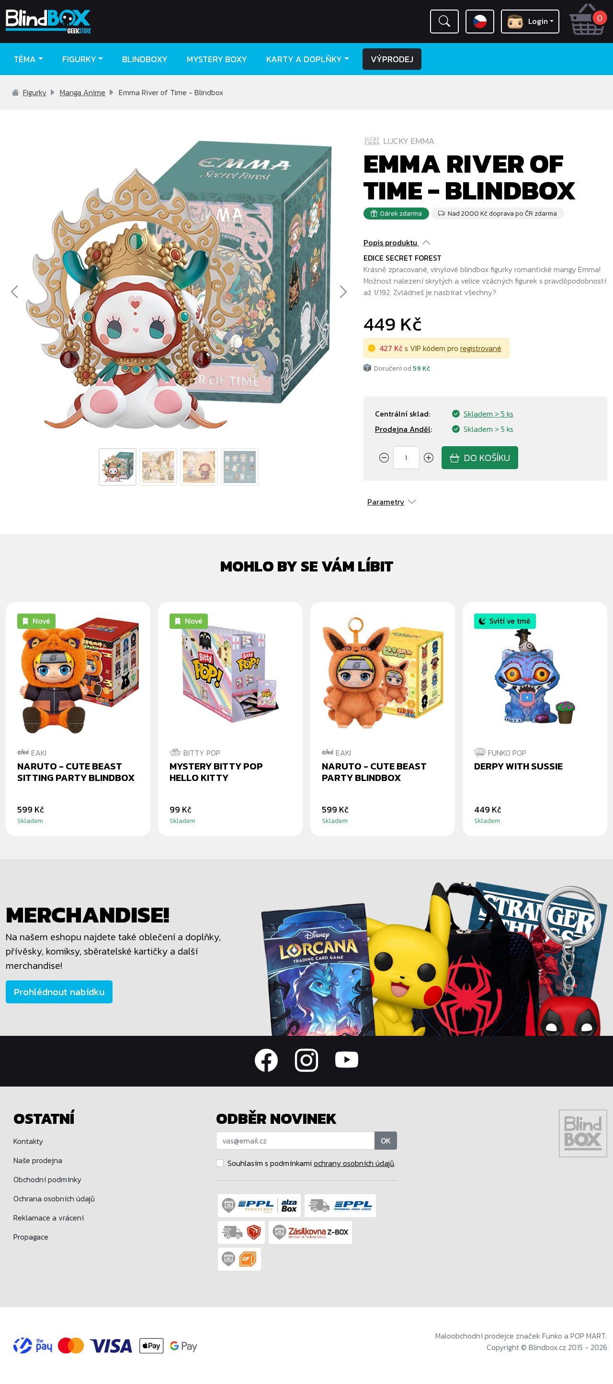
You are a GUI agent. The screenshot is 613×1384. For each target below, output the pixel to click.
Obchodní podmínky (47, 1179)
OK (386, 1140)
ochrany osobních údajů (354, 1163)
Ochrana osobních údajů (54, 1198)
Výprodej (392, 59)
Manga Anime (82, 92)
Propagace (30, 1236)
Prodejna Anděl (403, 429)
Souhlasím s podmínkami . (311, 1163)
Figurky (34, 92)
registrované (480, 348)
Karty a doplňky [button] (304, 59)
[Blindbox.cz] (77, 21)
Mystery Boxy (217, 59)
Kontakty (28, 1141)
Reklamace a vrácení (48, 1217)
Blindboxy (145, 59)
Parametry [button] (386, 501)
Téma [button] (24, 59)
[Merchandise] (434, 958)
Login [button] (538, 21)
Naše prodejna (37, 1160)
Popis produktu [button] (390, 242)
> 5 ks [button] (488, 413)
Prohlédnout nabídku (59, 992)
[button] (444, 21)
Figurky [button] (79, 59)
